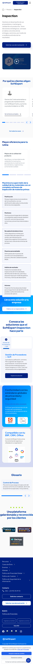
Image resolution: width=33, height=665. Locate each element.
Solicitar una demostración (15, 45)
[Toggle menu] (30, 2)
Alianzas (5, 570)
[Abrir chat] (28, 660)
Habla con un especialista (15, 309)
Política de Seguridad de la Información (11, 580)
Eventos (5, 567)
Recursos (5, 561)
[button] (3, 122)
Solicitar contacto (16, 596)
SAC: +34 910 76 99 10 (12, 591)
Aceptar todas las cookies (16, 653)
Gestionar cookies (16, 657)
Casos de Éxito (7, 564)
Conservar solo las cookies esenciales (16, 662)
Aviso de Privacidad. (23, 649)
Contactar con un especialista (20, 2)
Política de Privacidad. (10, 614)
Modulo (9, 9)
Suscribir (16, 625)
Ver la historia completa (11, 114)
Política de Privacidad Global (12, 573)
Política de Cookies (9, 576)
